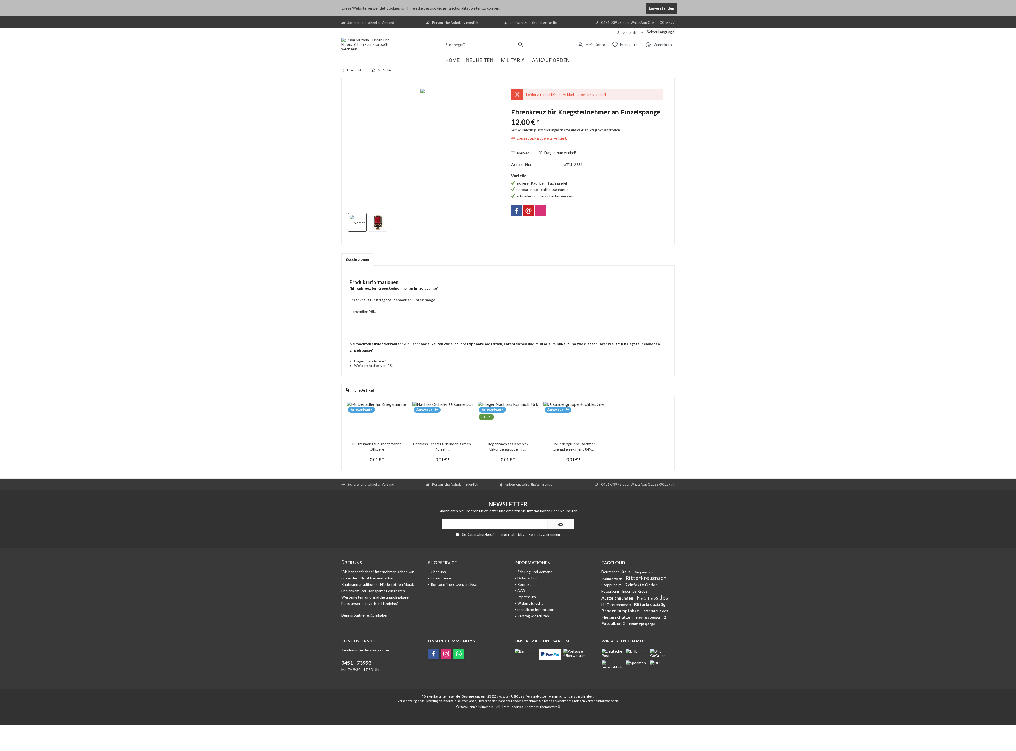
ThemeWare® (549, 707)
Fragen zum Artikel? (560, 152)
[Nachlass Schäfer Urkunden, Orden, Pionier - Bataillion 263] (442, 420)
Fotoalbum (610, 591)
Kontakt (524, 584)
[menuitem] (609, 32)
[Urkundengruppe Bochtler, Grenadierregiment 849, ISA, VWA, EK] (573, 420)
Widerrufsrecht (530, 603)
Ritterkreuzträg (649, 604)
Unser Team (441, 578)
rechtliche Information (535, 609)
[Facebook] (516, 210)
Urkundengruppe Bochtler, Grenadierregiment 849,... (574, 446)
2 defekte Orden (641, 584)
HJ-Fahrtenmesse (616, 604)
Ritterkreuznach (645, 577)
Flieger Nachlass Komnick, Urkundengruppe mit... (508, 446)
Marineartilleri (612, 579)
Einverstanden (661, 8)
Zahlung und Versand (534, 571)
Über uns (438, 571)
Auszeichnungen (617, 597)
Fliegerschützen (617, 616)
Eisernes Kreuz (634, 591)
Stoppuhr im (611, 585)
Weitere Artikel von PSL (373, 365)
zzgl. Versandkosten (605, 130)
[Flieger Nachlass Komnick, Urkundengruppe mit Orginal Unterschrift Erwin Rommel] (508, 420)
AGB (521, 590)
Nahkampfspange (642, 624)
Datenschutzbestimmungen (488, 534)
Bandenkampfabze (620, 610)
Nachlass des (652, 597)
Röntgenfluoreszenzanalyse (454, 584)
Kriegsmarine (643, 572)
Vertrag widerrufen (533, 616)
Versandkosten (537, 696)
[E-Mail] (528, 210)
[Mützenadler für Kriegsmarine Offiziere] (377, 420)
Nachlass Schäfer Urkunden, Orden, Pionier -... (442, 446)
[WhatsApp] (458, 654)
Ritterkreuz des (655, 611)
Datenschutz (528, 578)
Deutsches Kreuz (616, 571)
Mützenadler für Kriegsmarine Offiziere (377, 446)
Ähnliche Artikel (360, 390)
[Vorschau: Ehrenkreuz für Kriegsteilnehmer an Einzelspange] (357, 222)
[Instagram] (540, 210)
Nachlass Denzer (648, 617)
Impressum (526, 597)
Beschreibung (357, 259)
